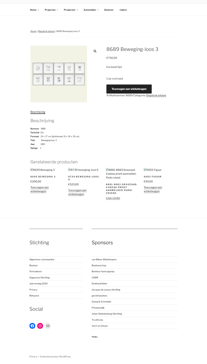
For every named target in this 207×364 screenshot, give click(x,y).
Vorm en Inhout (100, 325)
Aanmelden (90, 9)
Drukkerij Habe (99, 283)
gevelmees (97, 295)
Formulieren (35, 271)
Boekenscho (98, 265)
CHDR (95, 277)
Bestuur (33, 265)
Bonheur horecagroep (103, 271)
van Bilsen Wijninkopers (104, 259)
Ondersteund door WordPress (55, 356)
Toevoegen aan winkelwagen (129, 88)
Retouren (34, 295)
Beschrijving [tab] (37, 111)
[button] (95, 51)
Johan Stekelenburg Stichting (107, 313)
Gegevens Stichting (39, 277)
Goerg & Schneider (101, 301)
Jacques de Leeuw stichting (106, 289)
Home (33, 9)
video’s (123, 9)
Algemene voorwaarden (41, 259)
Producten (69, 9)
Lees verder (113, 198)
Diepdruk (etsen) (46, 31)
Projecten (50, 9)
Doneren (108, 9)
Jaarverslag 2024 (38, 283)
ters (105, 295)
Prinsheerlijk (98, 307)
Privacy (33, 289)
